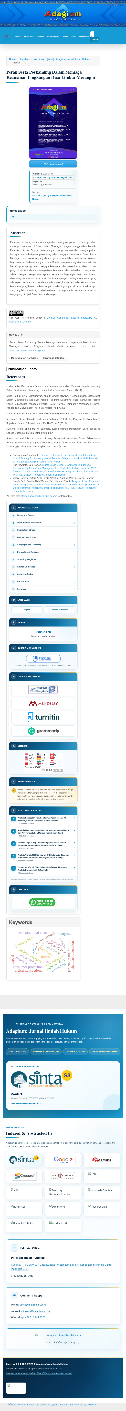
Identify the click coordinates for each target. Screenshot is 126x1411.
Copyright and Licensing (44, 545)
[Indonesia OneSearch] (102, 1193)
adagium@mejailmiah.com (36, 1311)
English (27, 610)
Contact (65, 36)
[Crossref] (24, 1176)
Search (95, 39)
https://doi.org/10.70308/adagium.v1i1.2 (55, 177)
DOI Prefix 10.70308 (75, 1052)
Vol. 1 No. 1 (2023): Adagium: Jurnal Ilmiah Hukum (62, 59)
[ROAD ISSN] (24, 1209)
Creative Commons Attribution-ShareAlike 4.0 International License (39, 1373)
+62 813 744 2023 (35, 1317)
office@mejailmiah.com (33, 1304)
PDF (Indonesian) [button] (53, 164)
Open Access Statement (43, 522)
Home (17, 36)
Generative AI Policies (43, 552)
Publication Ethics (44, 530)
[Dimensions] (63, 1209)
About (73, 36)
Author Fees (43, 581)
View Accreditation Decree (104, 1052)
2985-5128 (43, 631)
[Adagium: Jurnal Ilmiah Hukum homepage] (63, 1335)
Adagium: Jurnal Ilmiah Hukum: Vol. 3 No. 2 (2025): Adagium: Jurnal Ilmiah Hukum (56, 460)
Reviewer (44, 589)
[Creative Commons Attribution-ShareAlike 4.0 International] (16, 1388)
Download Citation (53, 357)
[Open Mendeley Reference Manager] (43, 703)
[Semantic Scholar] (24, 1225)
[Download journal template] (43, 689)
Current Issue (28, 36)
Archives (40, 36)
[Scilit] (24, 1193)
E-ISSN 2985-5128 (17, 1052)
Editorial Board (53, 36)
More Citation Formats (24, 357)
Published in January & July (46, 1052)
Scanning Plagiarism (44, 559)
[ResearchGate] (102, 1209)
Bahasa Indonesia (60, 610)
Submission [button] (84, 36)
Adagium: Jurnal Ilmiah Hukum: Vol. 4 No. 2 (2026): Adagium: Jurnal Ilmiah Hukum (56, 473)
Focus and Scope (44, 515)
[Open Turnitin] (43, 717)
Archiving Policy (44, 574)
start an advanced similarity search (39, 495)
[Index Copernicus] (63, 1176)
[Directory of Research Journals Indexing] (63, 1193)
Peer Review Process (44, 537)
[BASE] (102, 1176)
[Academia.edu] (63, 1225)
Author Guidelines (43, 567)
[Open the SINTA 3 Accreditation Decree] (24, 1160)
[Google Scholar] (63, 1160)
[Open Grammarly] (43, 731)
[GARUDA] (102, 1160)
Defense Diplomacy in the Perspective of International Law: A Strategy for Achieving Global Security (54, 456)
